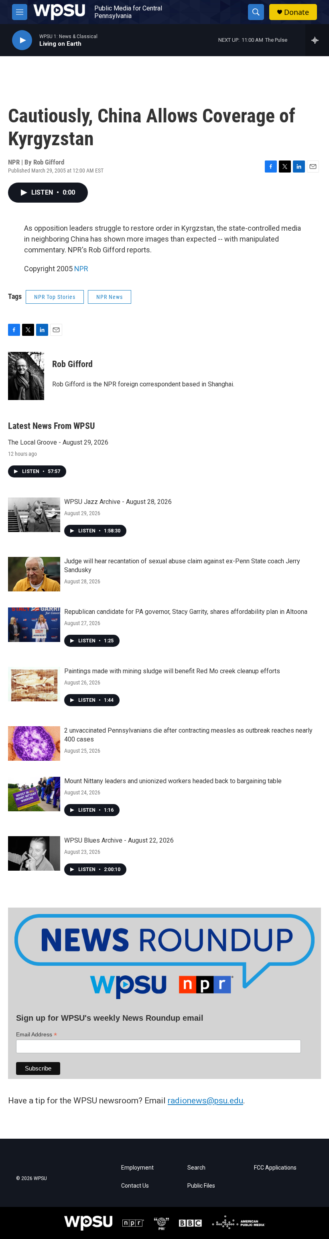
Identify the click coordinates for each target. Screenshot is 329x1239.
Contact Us (135, 1186)
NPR (81, 268)
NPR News (109, 297)
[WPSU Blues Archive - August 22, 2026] (34, 853)
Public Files (201, 1186)
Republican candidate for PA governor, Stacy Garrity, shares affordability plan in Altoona (185, 611)
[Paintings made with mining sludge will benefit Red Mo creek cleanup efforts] (34, 684)
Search (196, 1168)
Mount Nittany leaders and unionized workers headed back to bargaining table (173, 781)
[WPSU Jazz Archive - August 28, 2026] (34, 515)
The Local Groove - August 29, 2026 (58, 442)
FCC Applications (275, 1168)
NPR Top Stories (54, 297)
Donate (296, 12)
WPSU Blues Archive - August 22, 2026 (119, 840)
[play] (22, 40)
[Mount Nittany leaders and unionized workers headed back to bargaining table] (34, 794)
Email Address (36, 1034)
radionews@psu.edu (205, 1100)
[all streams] (317, 40)
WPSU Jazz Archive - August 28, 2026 (118, 502)
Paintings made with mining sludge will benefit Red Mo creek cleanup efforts (172, 671)
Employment (137, 1168)
